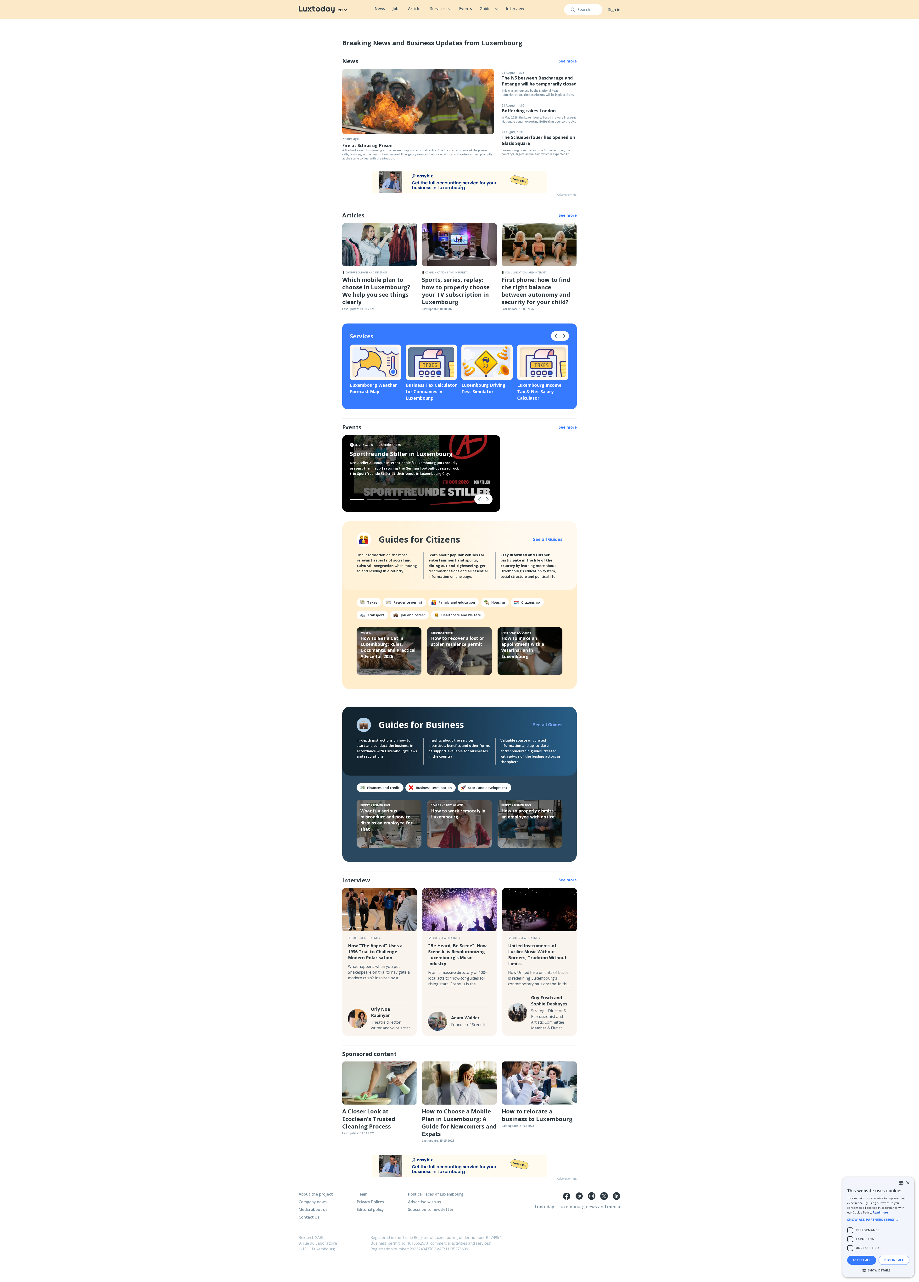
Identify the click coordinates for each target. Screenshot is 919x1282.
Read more (880, 1212)
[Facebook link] (567, 1196)
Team (362, 1194)
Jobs (396, 8)
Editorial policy (370, 1209)
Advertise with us (424, 1202)
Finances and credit (383, 787)
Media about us (313, 1209)
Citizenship (530, 602)
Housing (498, 602)
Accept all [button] (862, 1260)
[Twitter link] (604, 1196)
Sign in (614, 9)
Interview (515, 8)
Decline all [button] (894, 1260)
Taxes (372, 602)
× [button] (907, 1183)
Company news (313, 1202)
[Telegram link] (579, 1196)
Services (438, 8)
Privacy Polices (370, 1202)
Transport (375, 615)
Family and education (457, 602)
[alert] (878, 1227)
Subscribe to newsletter (431, 1209)
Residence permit (407, 602)
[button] (878, 1219)
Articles (415, 8)
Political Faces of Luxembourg (435, 1194)
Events (465, 8)
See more (568, 61)
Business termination (434, 787)
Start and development (487, 787)
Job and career (413, 615)
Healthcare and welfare (461, 615)
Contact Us (309, 1217)
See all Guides (547, 539)
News (380, 8)
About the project (316, 1194)
